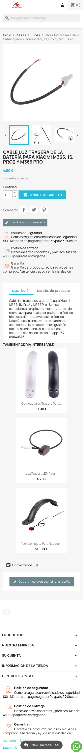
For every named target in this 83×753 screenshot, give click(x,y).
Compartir (24, 210)
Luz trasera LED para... (41, 473)
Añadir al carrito (42, 194)
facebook (10, 748)
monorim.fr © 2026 (16, 740)
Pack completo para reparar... (41, 543)
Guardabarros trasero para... (41, 403)
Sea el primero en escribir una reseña (44, 581)
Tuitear (34, 210)
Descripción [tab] (21, 291)
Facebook (6, 612)
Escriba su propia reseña (27, 222)
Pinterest (44, 210)
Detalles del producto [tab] (53, 291)
